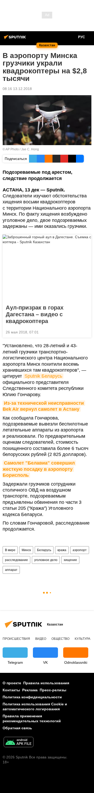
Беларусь (44, 550)
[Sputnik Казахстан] (16, 39)
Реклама (30, 690)
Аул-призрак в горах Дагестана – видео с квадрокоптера (34, 314)
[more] (85, 331)
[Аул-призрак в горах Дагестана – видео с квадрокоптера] (47, 268)
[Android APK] (18, 743)
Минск (26, 550)
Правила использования (46, 683)
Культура (82, 639)
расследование (16, 560)
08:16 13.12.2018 (17, 89)
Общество (60, 639)
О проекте (12, 683)
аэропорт (80, 550)
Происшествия (16, 639)
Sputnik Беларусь (43, 376)
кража (61, 550)
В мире (10, 550)
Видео (40, 639)
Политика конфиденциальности (32, 697)
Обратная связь (17, 728)
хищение (70, 560)
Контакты (11, 690)
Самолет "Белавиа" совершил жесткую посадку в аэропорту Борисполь (39, 469)
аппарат (11, 570)
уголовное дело (45, 560)
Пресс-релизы (53, 690)
